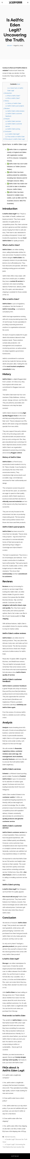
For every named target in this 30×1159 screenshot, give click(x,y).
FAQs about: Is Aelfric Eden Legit (14, 139)
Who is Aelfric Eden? (12, 98)
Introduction (7, 93)
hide (18, 84)
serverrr (9, 45)
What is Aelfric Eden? (12, 96)
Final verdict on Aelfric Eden (15, 136)
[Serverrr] (16, 2)
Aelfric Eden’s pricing (12, 129)
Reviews (6, 108)
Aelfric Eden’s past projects (14, 106)
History (6, 101)
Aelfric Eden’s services (13, 121)
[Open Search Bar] (2, 2)
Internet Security (10, 1137)
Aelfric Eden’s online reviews (14, 111)
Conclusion (7, 131)
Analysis (6, 119)
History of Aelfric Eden (13, 103)
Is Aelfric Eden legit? (12, 134)
